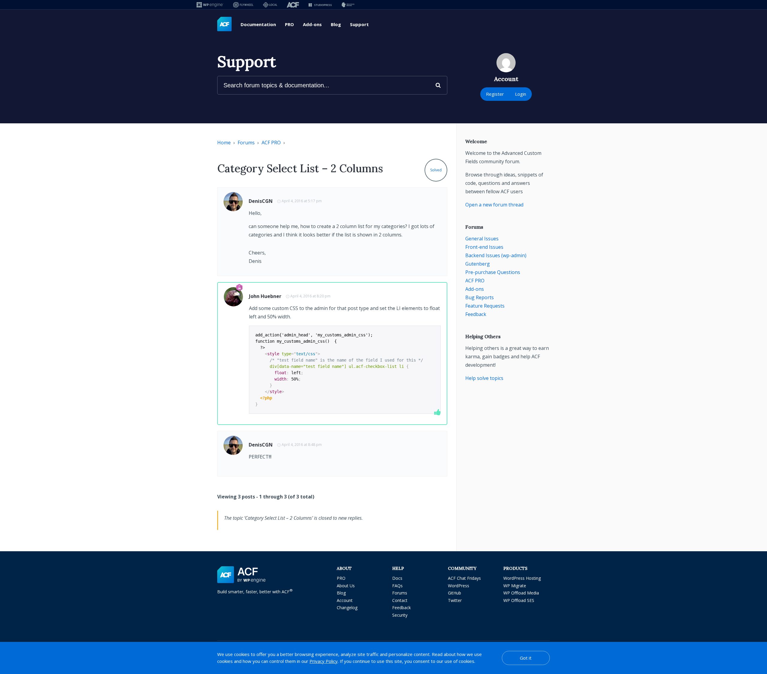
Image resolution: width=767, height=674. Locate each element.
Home (224, 142)
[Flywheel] (243, 4)
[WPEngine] (210, 4)
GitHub (454, 593)
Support (359, 24)
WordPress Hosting (522, 578)
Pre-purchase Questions (492, 272)
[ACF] (293, 4)
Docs (397, 578)
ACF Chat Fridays (464, 578)
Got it (526, 658)
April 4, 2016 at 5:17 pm (302, 200)
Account (345, 600)
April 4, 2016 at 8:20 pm (310, 296)
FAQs (397, 585)
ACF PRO (271, 142)
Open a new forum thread (494, 204)
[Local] (270, 4)
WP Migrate (514, 585)
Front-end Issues (484, 247)
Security (399, 615)
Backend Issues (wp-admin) (495, 255)
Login (520, 94)
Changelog (347, 607)
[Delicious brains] (348, 4)
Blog (336, 24)
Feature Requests (485, 305)
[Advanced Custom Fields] (224, 24)
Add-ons (312, 24)
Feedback (475, 314)
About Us (346, 585)
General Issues (482, 238)
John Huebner (265, 296)
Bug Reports (479, 297)
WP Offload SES (518, 600)
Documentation (258, 24)
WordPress (458, 585)
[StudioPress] (320, 4)
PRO (289, 24)
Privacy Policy (323, 661)
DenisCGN (261, 201)
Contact (399, 600)
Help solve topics (484, 378)
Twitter (455, 600)
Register (495, 94)
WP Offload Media (521, 593)
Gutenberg (477, 263)
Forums (246, 142)
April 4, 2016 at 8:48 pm (302, 444)
